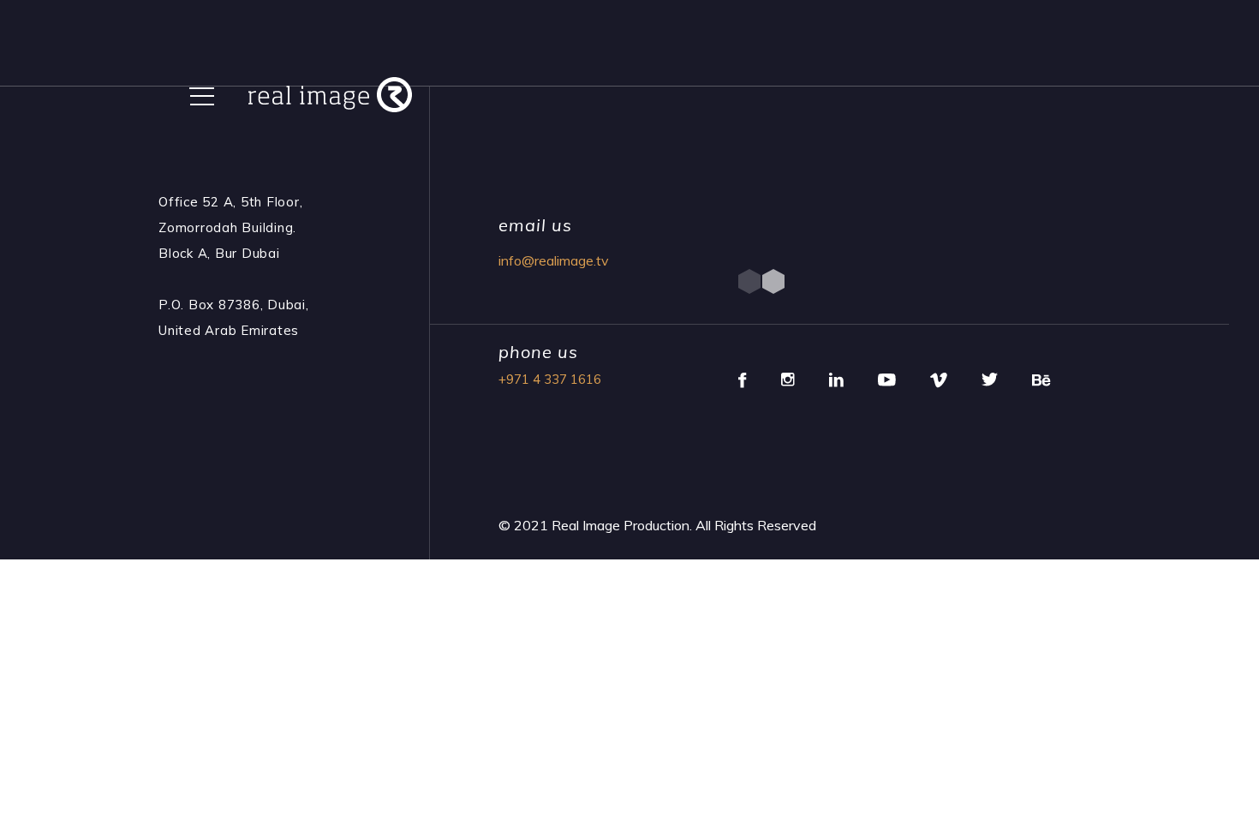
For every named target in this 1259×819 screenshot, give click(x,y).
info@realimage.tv (553, 260)
